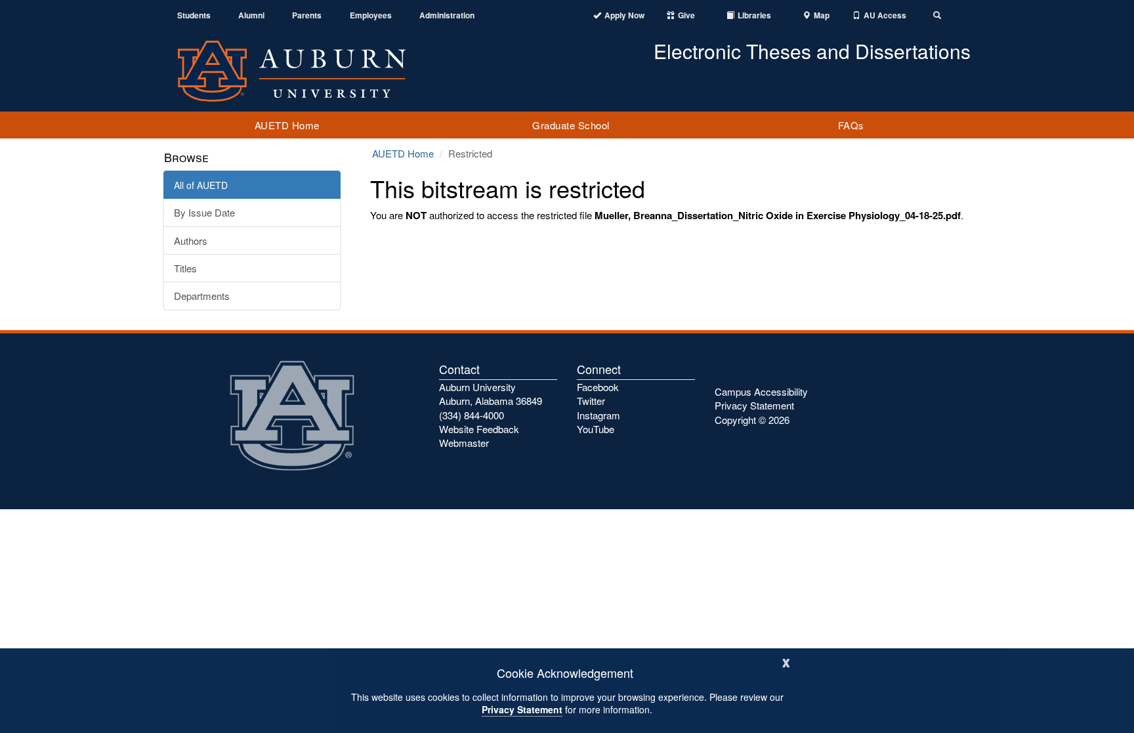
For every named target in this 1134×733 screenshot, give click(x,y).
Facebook (598, 387)
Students (194, 15)
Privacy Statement (522, 709)
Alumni (251, 15)
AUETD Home (287, 125)
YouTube (595, 429)
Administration (446, 15)
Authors (190, 240)
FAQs (851, 125)
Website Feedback (479, 429)
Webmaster (464, 443)
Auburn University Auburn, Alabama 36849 (490, 394)
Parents (307, 15)
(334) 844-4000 (471, 415)
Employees (371, 15)
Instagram (598, 415)
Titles (185, 268)
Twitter (591, 401)
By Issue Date (204, 212)
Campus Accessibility (761, 391)
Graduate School (571, 125)
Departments (202, 296)
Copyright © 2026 (752, 420)
